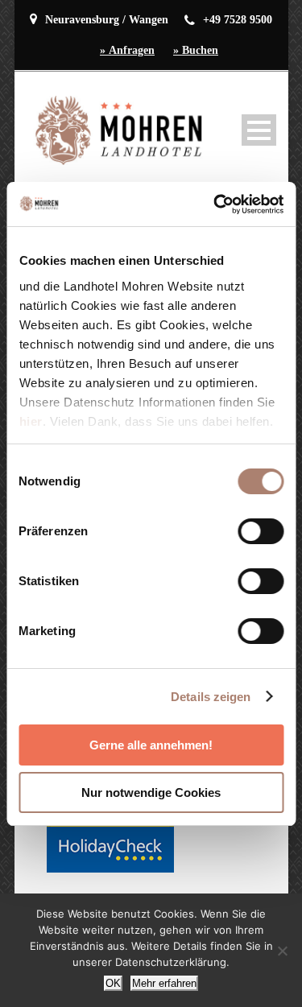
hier (30, 421)
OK (113, 983)
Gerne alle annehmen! (151, 745)
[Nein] (282, 951)
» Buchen (195, 50)
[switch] (260, 531)
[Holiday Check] (110, 847)
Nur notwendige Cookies (151, 792)
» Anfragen (127, 50)
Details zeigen (210, 697)
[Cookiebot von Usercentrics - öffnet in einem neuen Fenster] (215, 204)
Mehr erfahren (164, 983)
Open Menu (259, 130)
